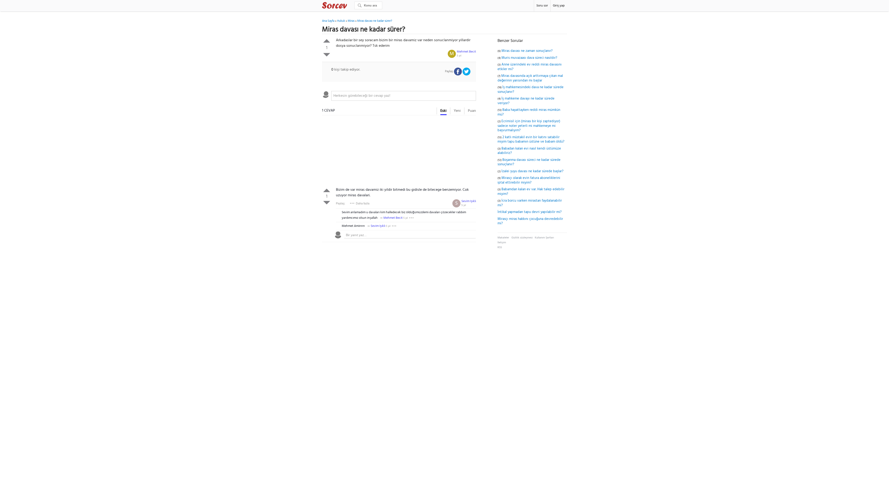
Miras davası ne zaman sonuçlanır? (527, 51)
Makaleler (503, 237)
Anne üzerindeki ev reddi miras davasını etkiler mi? (530, 67)
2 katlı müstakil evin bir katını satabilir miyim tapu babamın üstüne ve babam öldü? (531, 139)
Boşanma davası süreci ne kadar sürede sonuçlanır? (529, 162)
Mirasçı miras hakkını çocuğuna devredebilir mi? (530, 221)
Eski (443, 111)
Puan (472, 111)
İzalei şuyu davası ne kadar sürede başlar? (532, 171)
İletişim (502, 242)
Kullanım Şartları (544, 237)
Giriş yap (559, 5)
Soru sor (542, 5)
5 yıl (459, 56)
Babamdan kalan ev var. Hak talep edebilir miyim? (531, 192)
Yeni (457, 111)
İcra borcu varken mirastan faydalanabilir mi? (530, 203)
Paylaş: (340, 203)
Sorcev (350, 6)
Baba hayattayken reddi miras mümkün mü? (529, 112)
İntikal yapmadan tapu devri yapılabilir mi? (530, 212)
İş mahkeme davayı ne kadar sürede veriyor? (526, 101)
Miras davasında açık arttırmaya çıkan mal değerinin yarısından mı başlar (530, 78)
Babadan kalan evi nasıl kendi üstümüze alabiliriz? (529, 151)
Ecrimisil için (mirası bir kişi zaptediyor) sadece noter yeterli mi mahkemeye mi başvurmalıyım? (529, 126)
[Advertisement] (399, 152)
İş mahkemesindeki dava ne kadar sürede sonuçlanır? (530, 89)
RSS (500, 247)
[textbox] (403, 96)
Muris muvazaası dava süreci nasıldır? (529, 58)
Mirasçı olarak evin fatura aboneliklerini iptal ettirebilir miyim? (529, 180)
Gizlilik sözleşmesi (522, 237)
